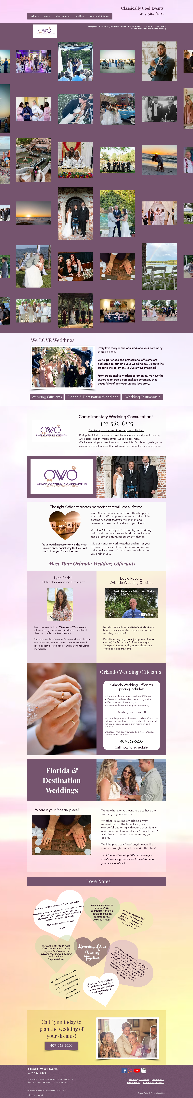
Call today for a (98, 430)
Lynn (57, 1021)
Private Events (133, 1082)
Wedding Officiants (139, 1079)
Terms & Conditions (158, 1093)
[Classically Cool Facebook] (124, 1070)
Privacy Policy (143, 1093)
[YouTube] (137, 1070)
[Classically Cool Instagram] (131, 1070)
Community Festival (153, 1082)
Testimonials (158, 1079)
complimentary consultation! (126, 430)
